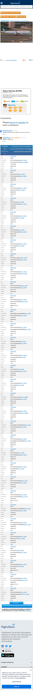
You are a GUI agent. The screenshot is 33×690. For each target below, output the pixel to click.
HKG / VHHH (23, 160)
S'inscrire (28, 610)
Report (4, 134)
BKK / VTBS (27, 313)
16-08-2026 (13, 449)
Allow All (16, 686)
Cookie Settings (16, 681)
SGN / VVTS (24, 285)
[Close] (31, 670)
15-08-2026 (13, 490)
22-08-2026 (13, 156)
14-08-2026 (13, 560)
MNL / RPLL (22, 341)
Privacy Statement (20, 678)
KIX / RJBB (21, 202)
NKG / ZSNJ (21, 230)
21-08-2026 (13, 198)
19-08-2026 (13, 295)
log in (12, 122)
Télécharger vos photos (8, 16)
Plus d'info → (16, 602)
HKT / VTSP (21, 453)
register (22, 122)
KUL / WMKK (25, 162)
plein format (13, 60)
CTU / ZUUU (26, 594)
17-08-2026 (13, 407)
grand (8, 60)
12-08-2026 (13, 588)
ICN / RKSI (20, 550)
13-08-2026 (13, 574)
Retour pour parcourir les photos (11, 12)
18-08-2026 (13, 365)
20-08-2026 (13, 240)
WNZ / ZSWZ (21, 174)
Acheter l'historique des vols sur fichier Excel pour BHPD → (17, 606)
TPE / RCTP (24, 257)
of (15, 101)
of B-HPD (7, 101)
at (24, 101)
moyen (4, 60)
